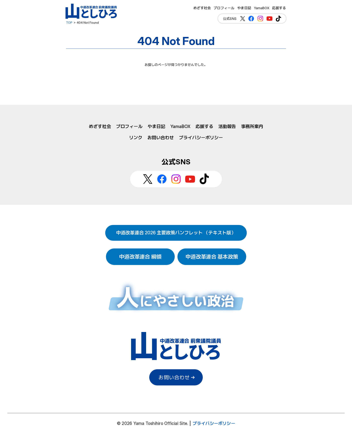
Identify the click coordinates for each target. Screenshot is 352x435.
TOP (69, 22)
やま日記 (156, 126)
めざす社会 (100, 126)
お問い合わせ (160, 137)
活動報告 (227, 126)
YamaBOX (180, 126)
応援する (204, 126)
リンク (135, 137)
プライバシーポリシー (201, 137)
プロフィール (129, 126)
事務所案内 (252, 126)
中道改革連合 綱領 (140, 257)
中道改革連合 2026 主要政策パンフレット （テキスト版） (176, 232)
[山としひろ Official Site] (91, 11)
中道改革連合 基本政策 (212, 257)
